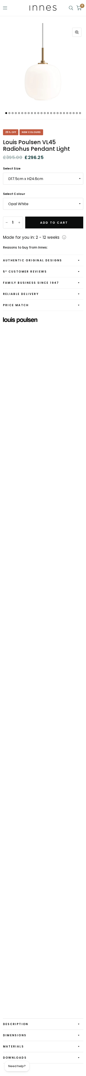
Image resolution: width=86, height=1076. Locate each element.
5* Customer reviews (25, 271)
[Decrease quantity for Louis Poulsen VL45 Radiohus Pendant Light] (6, 222)
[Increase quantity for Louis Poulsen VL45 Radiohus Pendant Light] (19, 222)
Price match (16, 305)
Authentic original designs (32, 260)
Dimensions (15, 1035)
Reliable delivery (21, 294)
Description (15, 1024)
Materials (13, 1046)
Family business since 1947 (31, 283)
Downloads (15, 1058)
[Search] (71, 8)
